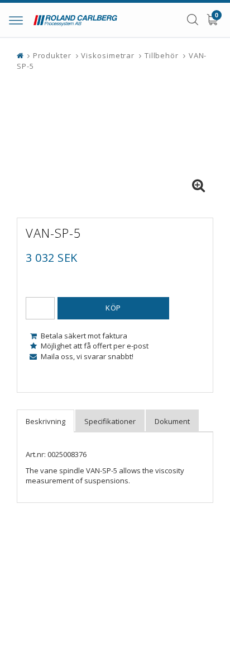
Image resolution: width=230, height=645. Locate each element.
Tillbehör (162, 55)
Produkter (52, 55)
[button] (198, 186)
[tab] (45, 420)
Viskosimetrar (108, 55)
